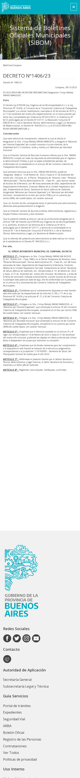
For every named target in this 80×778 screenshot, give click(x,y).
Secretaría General (17, 679)
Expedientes (12, 712)
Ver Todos (11, 752)
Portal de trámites (17, 706)
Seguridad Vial (14, 719)
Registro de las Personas (22, 739)
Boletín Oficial (13, 732)
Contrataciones (15, 746)
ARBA (7, 726)
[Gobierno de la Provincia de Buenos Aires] (16, 7)
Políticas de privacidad (20, 759)
